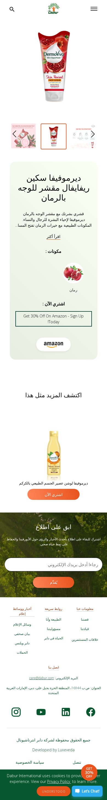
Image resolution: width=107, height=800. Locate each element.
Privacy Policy (59, 781)
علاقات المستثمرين (85, 639)
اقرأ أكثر (53, 236)
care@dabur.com (41, 678)
